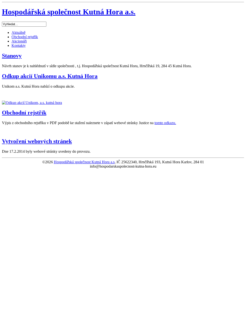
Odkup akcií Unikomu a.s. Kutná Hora (50, 76)
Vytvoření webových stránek (37, 141)
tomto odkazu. (165, 123)
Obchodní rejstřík (25, 37)
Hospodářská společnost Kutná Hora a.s (84, 162)
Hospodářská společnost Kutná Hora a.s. (68, 11)
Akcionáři (19, 41)
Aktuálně (18, 32)
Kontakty (19, 45)
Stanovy (12, 56)
